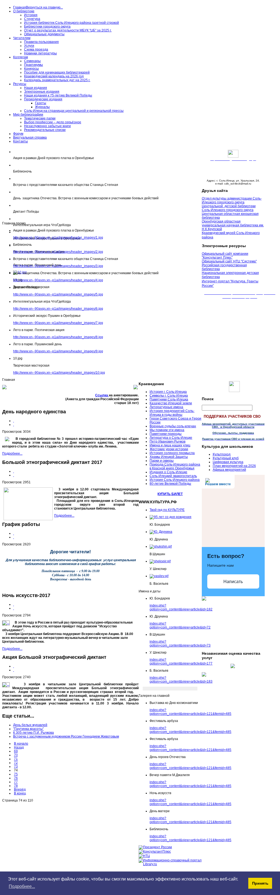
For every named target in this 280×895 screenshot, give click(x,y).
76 (16, 778)
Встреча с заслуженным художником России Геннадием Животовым (66, 736)
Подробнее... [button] (22, 886)
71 (16, 759)
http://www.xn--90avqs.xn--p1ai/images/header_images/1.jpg (58, 237)
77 (16, 782)
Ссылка (102, 395)
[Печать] (13, 421)
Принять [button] (260, 883)
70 (16, 755)
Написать (233, 581)
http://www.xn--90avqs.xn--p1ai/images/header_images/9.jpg (58, 351)
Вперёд (20, 789)
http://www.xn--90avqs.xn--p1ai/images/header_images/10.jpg (59, 373)
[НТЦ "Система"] (144, 856)
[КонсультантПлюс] (155, 851)
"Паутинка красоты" (28, 729)
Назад (19, 747)
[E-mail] (13, 424)
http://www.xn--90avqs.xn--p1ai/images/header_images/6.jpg (58, 309)
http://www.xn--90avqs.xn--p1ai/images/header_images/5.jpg (58, 294)
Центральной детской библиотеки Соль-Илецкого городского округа (229, 208)
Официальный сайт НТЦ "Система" (229, 261)
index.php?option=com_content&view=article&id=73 (180, 643)
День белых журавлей (30, 725)
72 (16, 763)
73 (16, 766)
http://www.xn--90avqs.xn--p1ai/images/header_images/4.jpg (58, 280)
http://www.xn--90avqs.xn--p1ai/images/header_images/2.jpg (58, 252)
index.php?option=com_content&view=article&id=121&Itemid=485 (190, 712)
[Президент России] (155, 847)
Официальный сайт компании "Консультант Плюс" (225, 255)
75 (16, 774)
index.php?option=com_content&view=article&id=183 (181, 679)
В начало (21, 743)
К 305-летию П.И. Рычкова (33, 733)
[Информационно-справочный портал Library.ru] (170, 864)
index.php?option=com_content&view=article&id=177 (181, 661)
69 (16, 751)
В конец (20, 793)
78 (16, 786)
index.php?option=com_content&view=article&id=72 (180, 625)
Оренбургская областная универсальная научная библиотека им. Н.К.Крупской (233, 225)
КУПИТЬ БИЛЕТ (170, 494)
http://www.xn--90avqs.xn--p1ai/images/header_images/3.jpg (58, 266)
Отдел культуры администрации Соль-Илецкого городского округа (232, 200)
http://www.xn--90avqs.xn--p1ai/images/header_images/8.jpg (58, 337)
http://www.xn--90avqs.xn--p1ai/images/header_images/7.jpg (58, 323)
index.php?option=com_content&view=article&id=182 (181, 607)
